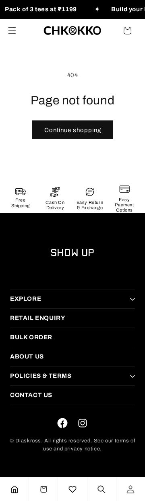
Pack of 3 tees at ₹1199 (41, 9)
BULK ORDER (31, 337)
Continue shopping (72, 130)
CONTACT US (31, 395)
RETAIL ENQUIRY (37, 318)
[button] (12, 30)
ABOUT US (27, 356)
